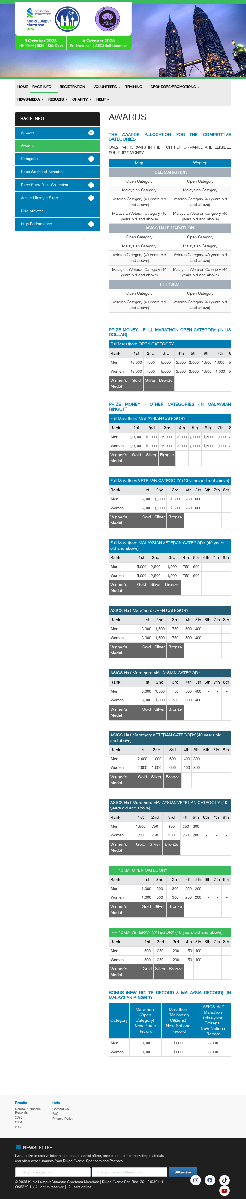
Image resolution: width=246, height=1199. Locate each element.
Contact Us (60, 1109)
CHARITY (80, 99)
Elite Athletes (32, 211)
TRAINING (134, 87)
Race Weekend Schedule (42, 171)
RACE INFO (42, 87)
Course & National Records (28, 1111)
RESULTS (56, 99)
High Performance (36, 224)
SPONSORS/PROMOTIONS (174, 87)
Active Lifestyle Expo (39, 198)
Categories (30, 158)
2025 (18, 1117)
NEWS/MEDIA (29, 99)
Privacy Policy (62, 1118)
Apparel (27, 132)
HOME (22, 87)
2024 (18, 1122)
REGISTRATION (73, 87)
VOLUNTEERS (106, 87)
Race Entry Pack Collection (44, 185)
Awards (27, 145)
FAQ (55, 1114)
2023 (18, 1127)
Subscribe (183, 1172)
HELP (101, 99)
